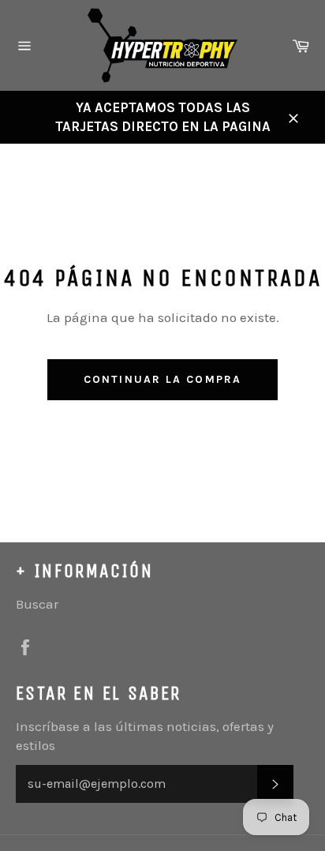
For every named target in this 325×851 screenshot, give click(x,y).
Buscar (37, 604)
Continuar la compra (162, 379)
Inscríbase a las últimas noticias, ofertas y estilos (145, 735)
